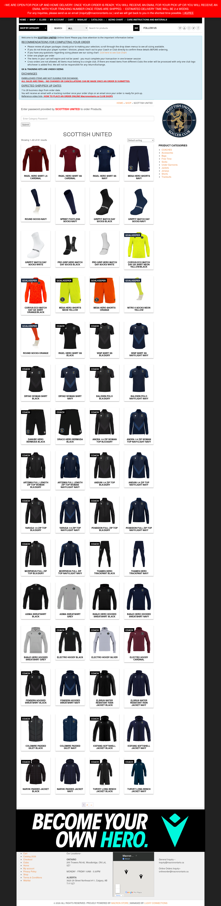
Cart (71, 19)
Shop (32, 19)
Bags (164, 155)
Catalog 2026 (29, 856)
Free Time (167, 158)
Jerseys (165, 170)
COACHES (167, 149)
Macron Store (119, 902)
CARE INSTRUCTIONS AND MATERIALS (147, 19)
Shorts (165, 173)
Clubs (42, 19)
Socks (164, 161)
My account (57, 19)
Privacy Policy (29, 871)
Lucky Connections (155, 902)
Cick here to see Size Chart (113, 52)
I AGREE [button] (188, 13)
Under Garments (170, 164)
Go (136, 27)
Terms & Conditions (32, 877)
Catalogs (97, 19)
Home (23, 19)
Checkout (27, 859)
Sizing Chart (115, 19)
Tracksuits (166, 176)
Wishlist (82, 19)
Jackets (165, 167)
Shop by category (29, 27)
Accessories (167, 152)
